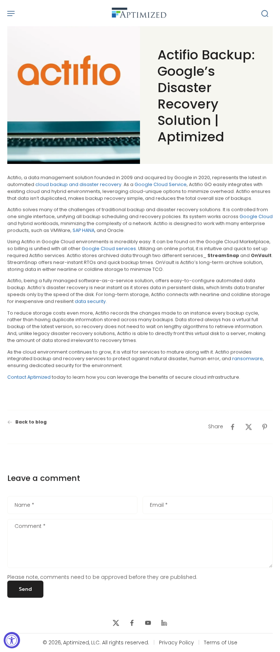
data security (90, 301)
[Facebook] (132, 623)
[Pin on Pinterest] (265, 427)
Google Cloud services (108, 249)
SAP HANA (83, 230)
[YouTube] (148, 623)
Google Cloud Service (161, 184)
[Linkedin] (164, 623)
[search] (265, 13)
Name (24, 505)
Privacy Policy (176, 642)
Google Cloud (256, 216)
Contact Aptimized (29, 377)
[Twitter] (116, 623)
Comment (30, 526)
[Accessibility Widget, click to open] (12, 640)
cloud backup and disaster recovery (77, 184)
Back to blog (31, 422)
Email (159, 505)
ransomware (247, 359)
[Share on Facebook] (233, 427)
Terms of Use (220, 642)
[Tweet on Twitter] (249, 427)
